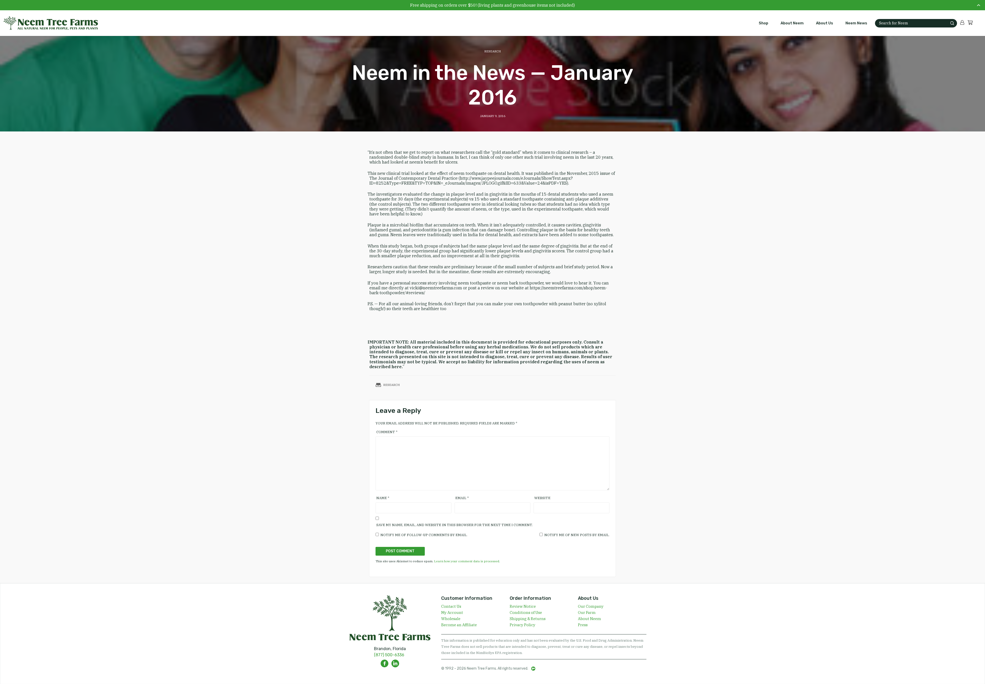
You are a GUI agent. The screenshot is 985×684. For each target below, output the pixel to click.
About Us (824, 23)
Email (462, 498)
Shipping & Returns (528, 618)
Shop (763, 23)
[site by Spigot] (533, 669)
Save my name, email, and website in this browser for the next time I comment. (454, 525)
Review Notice (523, 606)
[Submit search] (952, 23)
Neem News (856, 23)
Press (583, 624)
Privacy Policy (522, 624)
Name (382, 498)
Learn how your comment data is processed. (467, 561)
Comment (386, 432)
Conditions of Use (526, 612)
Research (492, 51)
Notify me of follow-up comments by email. (423, 535)
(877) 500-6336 (389, 654)
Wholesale (450, 618)
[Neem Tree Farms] (47, 23)
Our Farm (587, 612)
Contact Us (451, 606)
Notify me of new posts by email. (576, 535)
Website (542, 498)
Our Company (591, 606)
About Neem (792, 23)
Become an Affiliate (459, 624)
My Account (452, 612)
